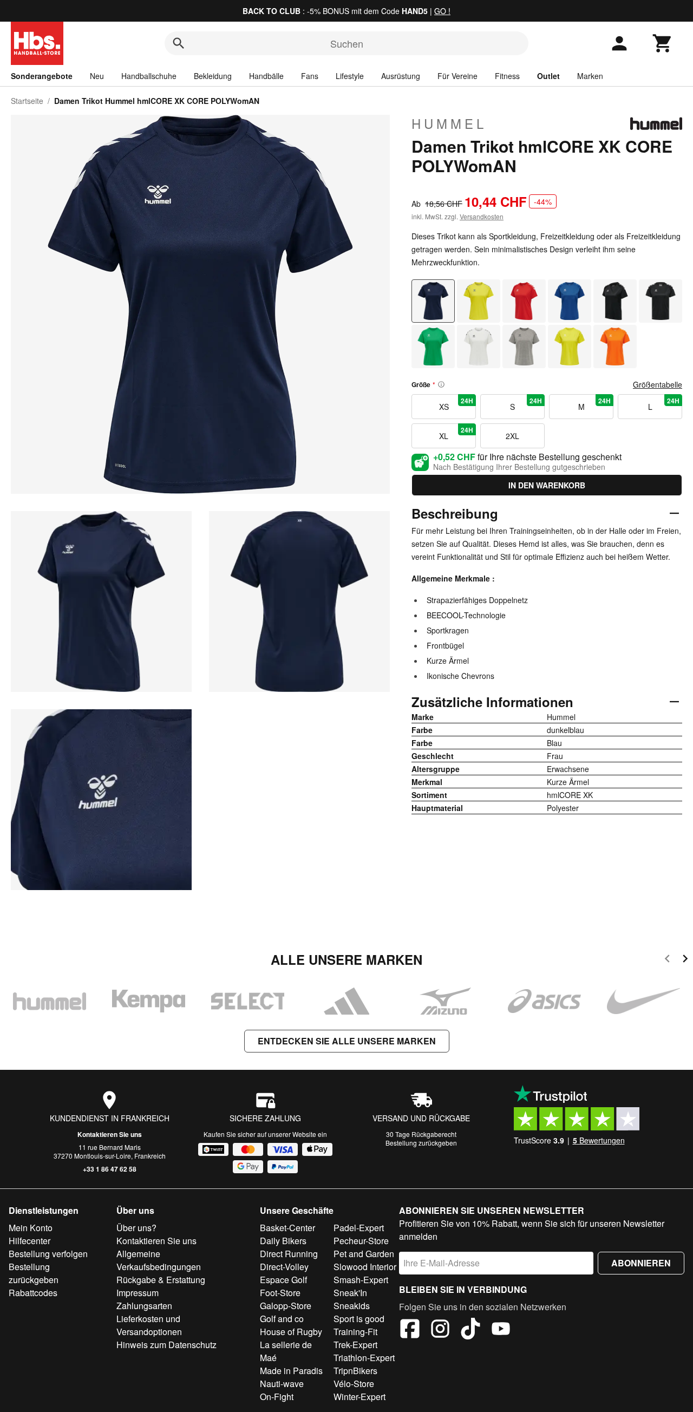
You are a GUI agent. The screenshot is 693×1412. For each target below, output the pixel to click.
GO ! (442, 10)
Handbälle (266, 75)
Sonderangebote (42, 75)
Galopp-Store (285, 1305)
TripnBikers (355, 1370)
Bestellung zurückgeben (421, 1142)
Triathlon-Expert (364, 1357)
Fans (309, 75)
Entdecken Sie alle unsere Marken (347, 1041)
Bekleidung (213, 75)
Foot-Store (280, 1292)
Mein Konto (31, 1227)
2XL (512, 435)
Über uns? (136, 1227)
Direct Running (289, 1253)
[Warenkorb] (663, 43)
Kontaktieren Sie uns (109, 1134)
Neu (97, 75)
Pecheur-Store (361, 1240)
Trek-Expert (355, 1344)
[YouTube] (501, 1330)
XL (456, 433)
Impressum (137, 1292)
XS (456, 404)
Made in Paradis (291, 1370)
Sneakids (352, 1305)
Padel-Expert (359, 1227)
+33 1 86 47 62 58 (109, 1169)
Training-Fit (355, 1331)
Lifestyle (350, 75)
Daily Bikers (283, 1240)
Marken (590, 75)
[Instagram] (440, 1330)
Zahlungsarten (144, 1305)
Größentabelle (657, 384)
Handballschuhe (148, 75)
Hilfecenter (29, 1240)
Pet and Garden (364, 1253)
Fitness (507, 75)
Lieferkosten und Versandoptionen (149, 1325)
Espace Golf (283, 1279)
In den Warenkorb (546, 485)
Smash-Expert (361, 1279)
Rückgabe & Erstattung (160, 1279)
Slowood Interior (365, 1266)
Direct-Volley (284, 1266)
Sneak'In (350, 1292)
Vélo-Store (354, 1383)
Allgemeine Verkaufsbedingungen (158, 1260)
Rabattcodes (33, 1292)
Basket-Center (287, 1227)
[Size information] (441, 384)
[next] (685, 960)
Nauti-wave (282, 1383)
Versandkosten (482, 216)
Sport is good (359, 1318)
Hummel (449, 123)
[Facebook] (410, 1330)
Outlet (548, 75)
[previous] (667, 960)
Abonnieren (641, 1263)
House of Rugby (291, 1331)
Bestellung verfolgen (48, 1253)
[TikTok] (470, 1330)
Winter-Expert (359, 1396)
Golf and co (282, 1318)
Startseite (27, 100)
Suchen (346, 43)
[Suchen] (178, 43)
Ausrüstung (400, 75)
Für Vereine (457, 75)
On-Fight (276, 1396)
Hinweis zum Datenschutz (166, 1344)
